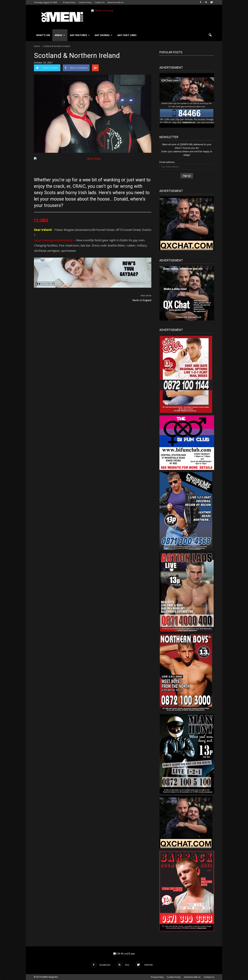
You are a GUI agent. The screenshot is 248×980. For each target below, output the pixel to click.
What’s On (43, 35)
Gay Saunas (102, 35)
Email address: (167, 162)
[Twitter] (211, 2)
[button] (210, 35)
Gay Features (78, 35)
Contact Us (99, 2)
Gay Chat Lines (126, 35)
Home (37, 46)
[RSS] (206, 2)
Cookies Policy (85, 2)
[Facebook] (200, 2)
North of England (142, 300)
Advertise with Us (115, 2)
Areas (58, 35)
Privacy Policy (69, 2)
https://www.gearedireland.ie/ (53, 240)
